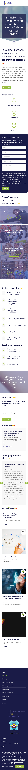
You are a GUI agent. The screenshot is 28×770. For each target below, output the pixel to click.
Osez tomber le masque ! (11, 639)
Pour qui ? (5, 679)
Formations (6, 689)
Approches (6, 696)
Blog (4, 699)
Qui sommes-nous (8, 692)
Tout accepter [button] (19, 766)
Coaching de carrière (8, 686)
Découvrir (9, 446)
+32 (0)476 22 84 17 (7, 749)
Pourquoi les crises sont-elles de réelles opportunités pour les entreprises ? (13, 598)
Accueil (5, 675)
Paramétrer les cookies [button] (8, 766)
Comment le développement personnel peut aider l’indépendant (12, 515)
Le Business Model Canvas (11, 557)
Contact (5, 703)
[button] (1, 483)
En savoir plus (14, 217)
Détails (5, 524)
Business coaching (8, 682)
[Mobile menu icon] (25, 3)
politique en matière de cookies (12, 762)
